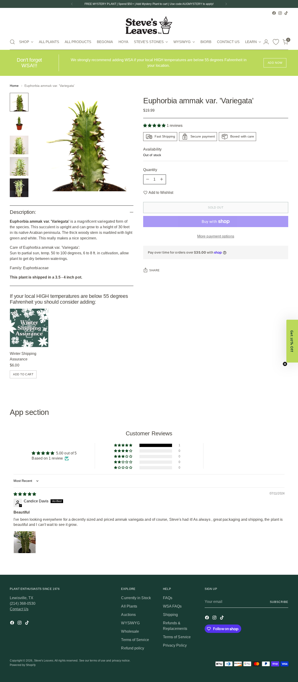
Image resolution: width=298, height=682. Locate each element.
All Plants (129, 606)
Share (154, 270)
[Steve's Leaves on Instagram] (280, 13)
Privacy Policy (175, 645)
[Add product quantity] (161, 179)
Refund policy (132, 648)
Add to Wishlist (161, 193)
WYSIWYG (130, 623)
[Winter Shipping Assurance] (29, 328)
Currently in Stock (136, 598)
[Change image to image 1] (19, 102)
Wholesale (130, 631)
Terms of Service (135, 640)
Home (14, 85)
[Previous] (72, 4)
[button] (155, 126)
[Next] (226, 4)
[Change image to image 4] (19, 166)
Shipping (170, 615)
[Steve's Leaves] (149, 25)
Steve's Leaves (43, 660)
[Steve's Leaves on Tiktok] (286, 13)
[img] (25, 494)
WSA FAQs (172, 606)
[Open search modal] (12, 42)
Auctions (128, 615)
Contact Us (19, 609)
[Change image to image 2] (19, 123)
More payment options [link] (215, 236)
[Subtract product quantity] (147, 179)
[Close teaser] (285, 364)
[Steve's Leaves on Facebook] (274, 13)
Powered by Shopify (22, 665)
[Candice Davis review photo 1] (25, 542)
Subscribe (279, 602)
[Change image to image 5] (19, 187)
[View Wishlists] (276, 42)
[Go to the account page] (266, 42)
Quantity (150, 170)
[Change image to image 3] (19, 145)
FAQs (167, 598)
